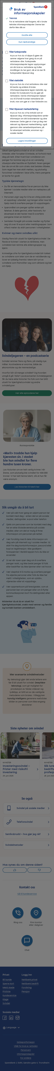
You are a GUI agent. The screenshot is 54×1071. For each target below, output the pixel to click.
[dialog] (27, 74)
